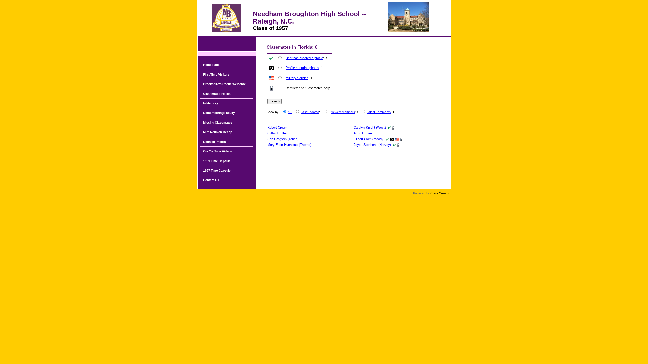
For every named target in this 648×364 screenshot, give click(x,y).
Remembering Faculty (219, 113)
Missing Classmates (217, 122)
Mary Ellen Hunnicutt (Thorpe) (289, 145)
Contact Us (211, 180)
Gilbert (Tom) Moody (368, 139)
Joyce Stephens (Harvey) (372, 145)
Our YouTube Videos (217, 151)
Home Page (211, 65)
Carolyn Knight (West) (370, 127)
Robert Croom (277, 127)
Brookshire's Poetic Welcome (224, 84)
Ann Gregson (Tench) (282, 139)
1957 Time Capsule (217, 170)
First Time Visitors (216, 74)
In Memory (210, 103)
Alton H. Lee (363, 133)
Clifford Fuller (277, 133)
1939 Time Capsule (217, 161)
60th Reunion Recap (217, 132)
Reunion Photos (214, 142)
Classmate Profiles (217, 94)
